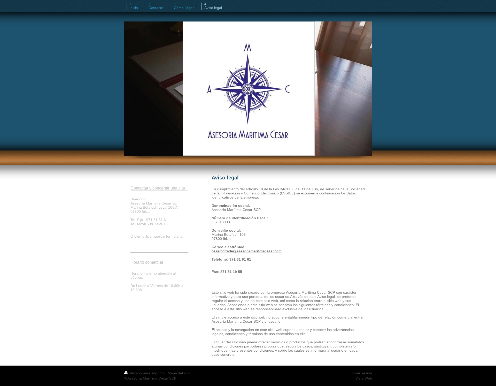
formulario (174, 236)
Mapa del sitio (179, 373)
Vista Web (363, 378)
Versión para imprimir (147, 373)
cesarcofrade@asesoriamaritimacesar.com (247, 251)
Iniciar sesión (361, 373)
